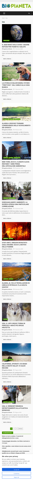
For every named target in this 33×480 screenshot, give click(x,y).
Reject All (16, 477)
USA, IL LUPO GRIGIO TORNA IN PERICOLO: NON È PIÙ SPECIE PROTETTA (16, 312)
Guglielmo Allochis (7, 49)
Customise (16, 473)
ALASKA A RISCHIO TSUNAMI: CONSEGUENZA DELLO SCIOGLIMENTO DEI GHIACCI (16, 112)
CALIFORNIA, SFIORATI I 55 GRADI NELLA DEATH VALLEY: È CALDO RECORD (16, 352)
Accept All (16, 469)
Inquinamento (17, 119)
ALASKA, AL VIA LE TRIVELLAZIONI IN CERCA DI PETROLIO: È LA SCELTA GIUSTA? (16, 271)
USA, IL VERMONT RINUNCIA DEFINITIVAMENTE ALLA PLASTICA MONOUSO (16, 395)
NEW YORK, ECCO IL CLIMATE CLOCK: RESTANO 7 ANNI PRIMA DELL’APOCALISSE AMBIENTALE (16, 150)
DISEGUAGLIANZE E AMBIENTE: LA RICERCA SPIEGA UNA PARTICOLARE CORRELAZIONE (16, 191)
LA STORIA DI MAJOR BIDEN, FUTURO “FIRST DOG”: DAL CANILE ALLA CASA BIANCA (16, 71)
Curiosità (5, 78)
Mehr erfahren (7, 59)
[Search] (29, 13)
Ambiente (6, 119)
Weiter (20, 428)
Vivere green (6, 40)
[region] (16, 467)
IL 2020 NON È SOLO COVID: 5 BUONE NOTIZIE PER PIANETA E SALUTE (16, 33)
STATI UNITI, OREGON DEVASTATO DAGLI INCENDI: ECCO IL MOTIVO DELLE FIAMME (16, 231)
